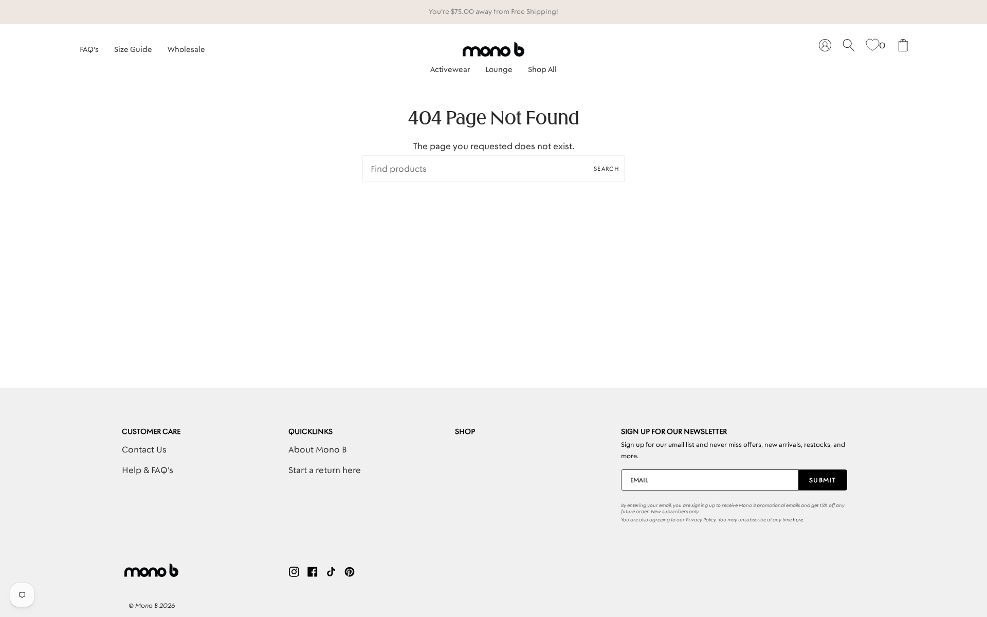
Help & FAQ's (147, 470)
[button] (450, 67)
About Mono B (317, 449)
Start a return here (324, 470)
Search (606, 168)
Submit (822, 480)
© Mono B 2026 (152, 605)
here (798, 520)
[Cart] (903, 45)
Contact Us (144, 449)
